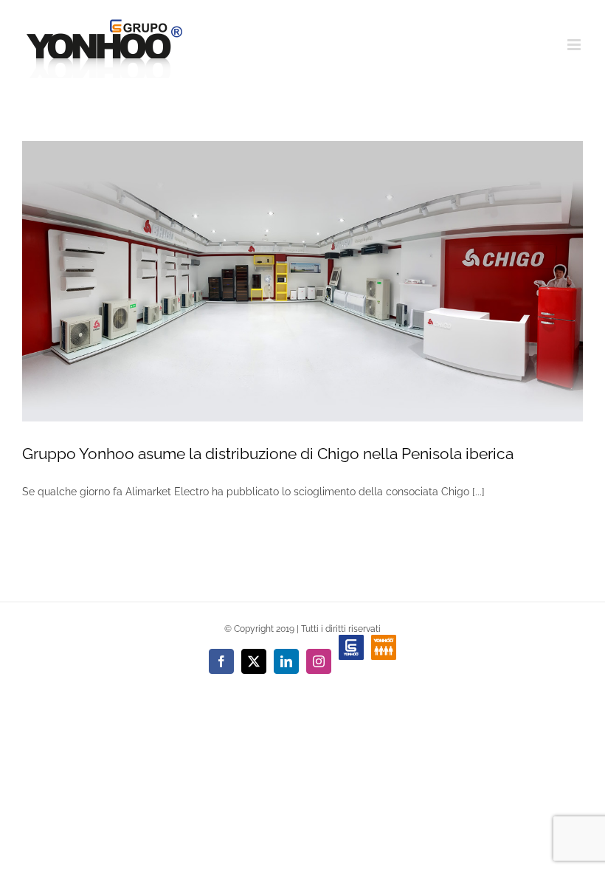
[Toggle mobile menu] (575, 44)
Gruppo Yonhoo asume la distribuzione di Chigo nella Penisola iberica (268, 453)
